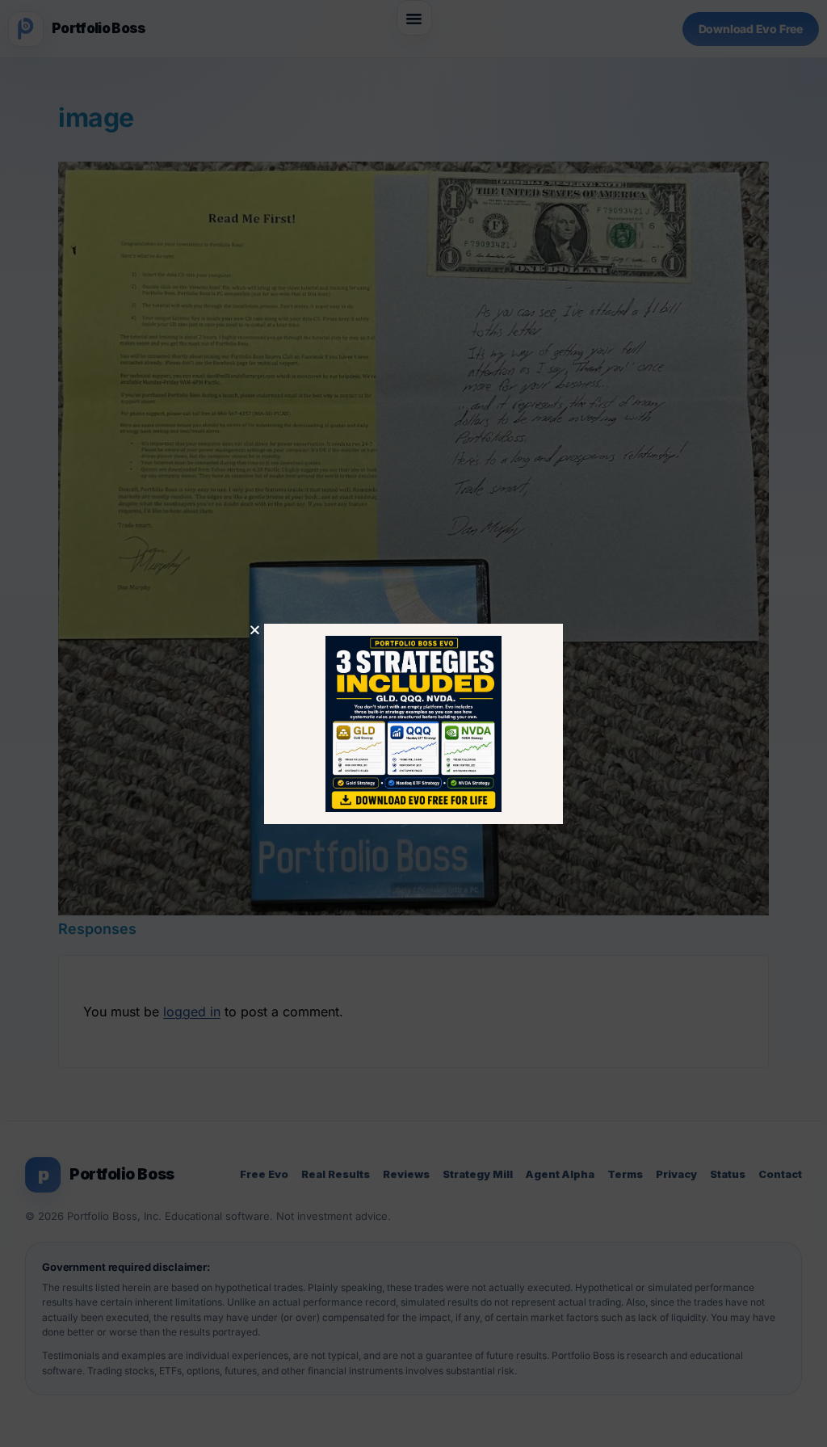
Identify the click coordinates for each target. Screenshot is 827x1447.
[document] (413, 723)
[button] (255, 630)
